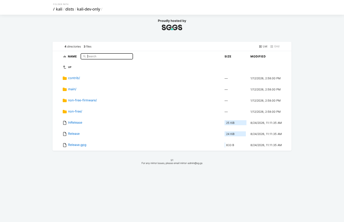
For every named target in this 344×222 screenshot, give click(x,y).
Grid (276, 46)
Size (228, 56)
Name (73, 56)
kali (59, 9)
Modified (258, 56)
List (264, 46)
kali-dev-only (88, 9)
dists (69, 9)
